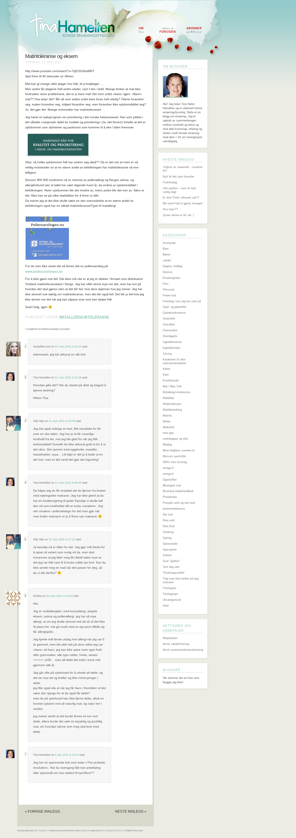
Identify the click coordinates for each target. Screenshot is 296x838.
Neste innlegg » (130, 811)
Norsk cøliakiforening (176, 644)
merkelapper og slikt (175, 438)
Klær (166, 374)
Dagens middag (172, 266)
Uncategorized (172, 599)
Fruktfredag (170, 182)
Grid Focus (96, 830)
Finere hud (169, 295)
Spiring (167, 537)
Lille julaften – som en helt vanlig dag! (179, 190)
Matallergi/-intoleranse (84, 317)
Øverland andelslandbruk (178, 491)
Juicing (167, 353)
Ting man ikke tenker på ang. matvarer (181, 580)
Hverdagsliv (170, 336)
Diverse (167, 272)
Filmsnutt (168, 289)
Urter (166, 605)
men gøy (168, 432)
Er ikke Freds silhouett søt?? (181, 197)
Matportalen (170, 638)
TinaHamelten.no (27, 830)
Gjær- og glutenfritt (174, 306)
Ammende (169, 243)
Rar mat (168, 514)
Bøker (166, 254)
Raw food (168, 526)
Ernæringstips (171, 277)
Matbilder (168, 398)
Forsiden (167, 30)
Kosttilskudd (170, 380)
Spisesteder (170, 543)
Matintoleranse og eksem (51, 56)
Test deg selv (171, 566)
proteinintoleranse (174, 508)
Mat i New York (172, 386)
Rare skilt (169, 520)
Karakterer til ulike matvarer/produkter (174, 361)
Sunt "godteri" (171, 561)
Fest (165, 283)
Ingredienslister (172, 342)
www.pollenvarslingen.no (44, 271)
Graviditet (169, 324)
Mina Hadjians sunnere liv (179, 450)
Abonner (194, 30)
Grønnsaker (170, 330)
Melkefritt (168, 427)
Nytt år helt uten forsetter (178, 176)
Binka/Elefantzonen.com (64, 830)
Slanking (168, 532)
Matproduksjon (172, 403)
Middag (167, 444)
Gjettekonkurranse (174, 312)
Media (166, 421)
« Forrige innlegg (42, 811)
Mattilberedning (172, 409)
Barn (166, 248)
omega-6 (168, 473)
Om (141, 30)
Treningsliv (169, 588)
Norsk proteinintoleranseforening (183, 649)
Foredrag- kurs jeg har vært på (182, 301)
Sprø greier (170, 549)
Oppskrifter (170, 479)
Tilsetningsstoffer (173, 572)
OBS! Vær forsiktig (175, 462)
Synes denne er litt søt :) (178, 215)
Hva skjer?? (170, 209)
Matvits (167, 415)
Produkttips (170, 497)
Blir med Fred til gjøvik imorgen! (183, 203)
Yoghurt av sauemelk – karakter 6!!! (183, 168)
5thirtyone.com (134, 830)
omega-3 (168, 468)
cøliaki (167, 260)
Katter (166, 368)
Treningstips (170, 594)
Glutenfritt (169, 318)
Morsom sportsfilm (174, 456)
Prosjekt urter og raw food (179, 502)
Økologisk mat (172, 485)
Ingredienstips (171, 347)
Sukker (167, 555)
